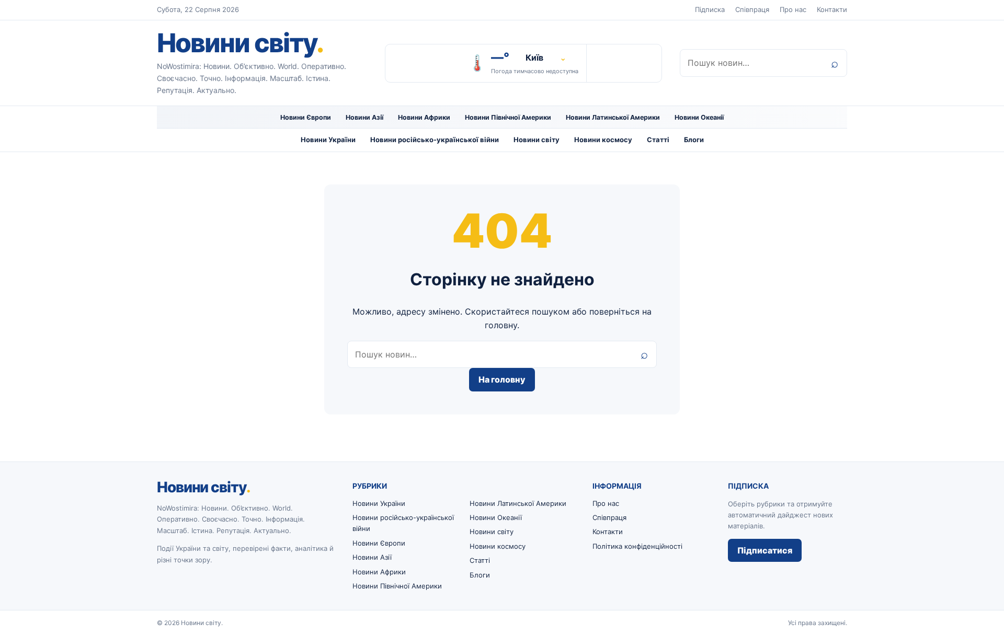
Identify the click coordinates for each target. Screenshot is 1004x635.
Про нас (793, 9)
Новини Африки (424, 117)
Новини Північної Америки (508, 117)
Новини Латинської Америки (613, 117)
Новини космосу (603, 139)
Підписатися (764, 550)
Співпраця (752, 9)
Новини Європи (305, 117)
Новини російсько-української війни (434, 139)
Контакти (832, 9)
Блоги (694, 139)
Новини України (328, 139)
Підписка (710, 9)
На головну (502, 379)
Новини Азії (364, 117)
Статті (658, 139)
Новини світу (240, 43)
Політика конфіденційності (637, 546)
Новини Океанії (699, 117)
